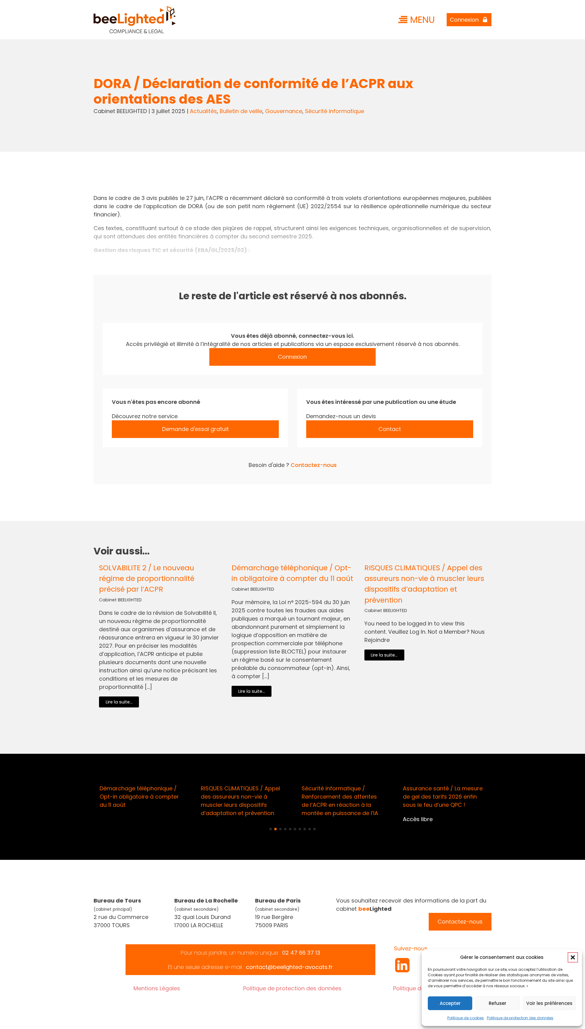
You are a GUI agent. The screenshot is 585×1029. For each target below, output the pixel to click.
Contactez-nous (314, 465)
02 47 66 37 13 (301, 952)
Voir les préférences (549, 1003)
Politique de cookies (465, 1017)
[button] (573, 957)
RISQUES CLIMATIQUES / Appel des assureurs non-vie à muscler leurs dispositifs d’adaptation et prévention (424, 584)
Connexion (292, 357)
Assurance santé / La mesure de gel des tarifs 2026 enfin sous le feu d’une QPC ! (443, 797)
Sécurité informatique (334, 111)
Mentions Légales (156, 988)
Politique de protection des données (520, 1017)
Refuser (497, 1003)
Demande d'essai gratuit (195, 429)
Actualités (203, 111)
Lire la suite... (119, 702)
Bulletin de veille (241, 111)
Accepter (450, 1003)
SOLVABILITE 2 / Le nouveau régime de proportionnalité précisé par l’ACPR (146, 578)
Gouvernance (283, 111)
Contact (389, 429)
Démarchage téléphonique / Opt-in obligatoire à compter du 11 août (292, 573)
